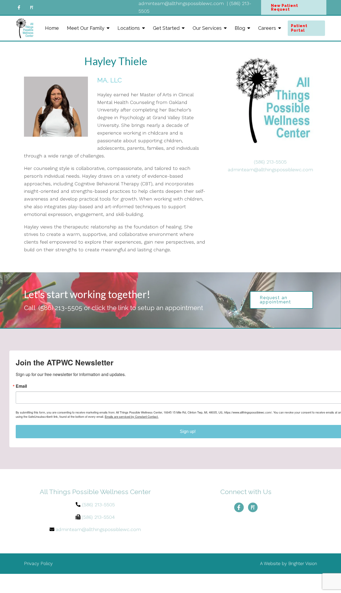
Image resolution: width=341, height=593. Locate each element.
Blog (240, 28)
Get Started (166, 28)
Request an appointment (275, 299)
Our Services (207, 28)
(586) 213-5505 (270, 162)
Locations (128, 28)
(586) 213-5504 (98, 517)
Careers (267, 28)
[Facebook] (19, 7)
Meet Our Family (85, 28)
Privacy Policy (38, 563)
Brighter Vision (302, 563)
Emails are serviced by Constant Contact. (132, 416)
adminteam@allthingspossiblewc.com (270, 169)
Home (52, 28)
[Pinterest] (31, 7)
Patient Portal (299, 28)
